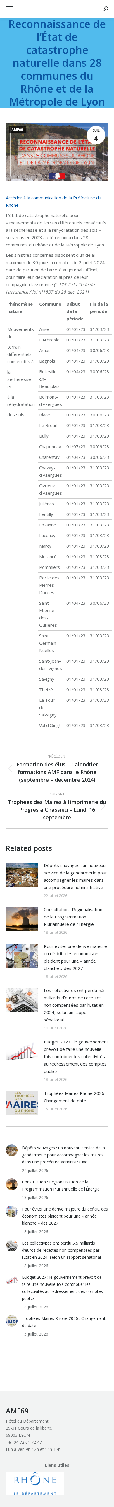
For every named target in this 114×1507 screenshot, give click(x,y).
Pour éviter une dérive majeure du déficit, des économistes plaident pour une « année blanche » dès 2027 (75, 957)
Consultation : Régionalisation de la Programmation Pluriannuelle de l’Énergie (73, 916)
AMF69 (17, 130)
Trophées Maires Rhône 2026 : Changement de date (75, 1096)
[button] (35, 1483)
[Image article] (22, 875)
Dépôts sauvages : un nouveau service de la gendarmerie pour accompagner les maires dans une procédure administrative (75, 876)
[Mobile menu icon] (9, 8)
